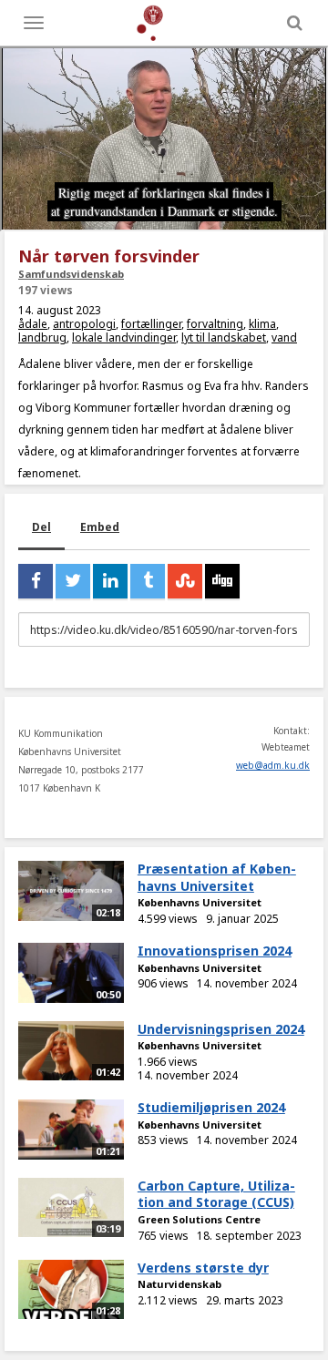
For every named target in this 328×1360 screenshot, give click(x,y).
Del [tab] (41, 527)
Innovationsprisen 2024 (215, 950)
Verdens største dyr (203, 1267)
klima (262, 324)
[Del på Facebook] (35, 581)
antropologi (84, 324)
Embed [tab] (99, 527)
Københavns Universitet (199, 902)
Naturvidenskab (179, 1284)
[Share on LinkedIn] (110, 581)
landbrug (42, 337)
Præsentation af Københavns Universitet (217, 877)
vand (284, 337)
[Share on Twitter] (73, 581)
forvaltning (215, 324)
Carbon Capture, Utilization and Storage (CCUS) (216, 1194)
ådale (32, 324)
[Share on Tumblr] (147, 581)
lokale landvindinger (124, 337)
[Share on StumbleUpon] (185, 581)
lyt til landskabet (223, 337)
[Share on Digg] (222, 581)
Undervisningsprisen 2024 (221, 1029)
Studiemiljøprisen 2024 (211, 1107)
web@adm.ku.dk (273, 765)
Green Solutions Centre (199, 1219)
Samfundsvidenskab (71, 274)
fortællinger (151, 324)
